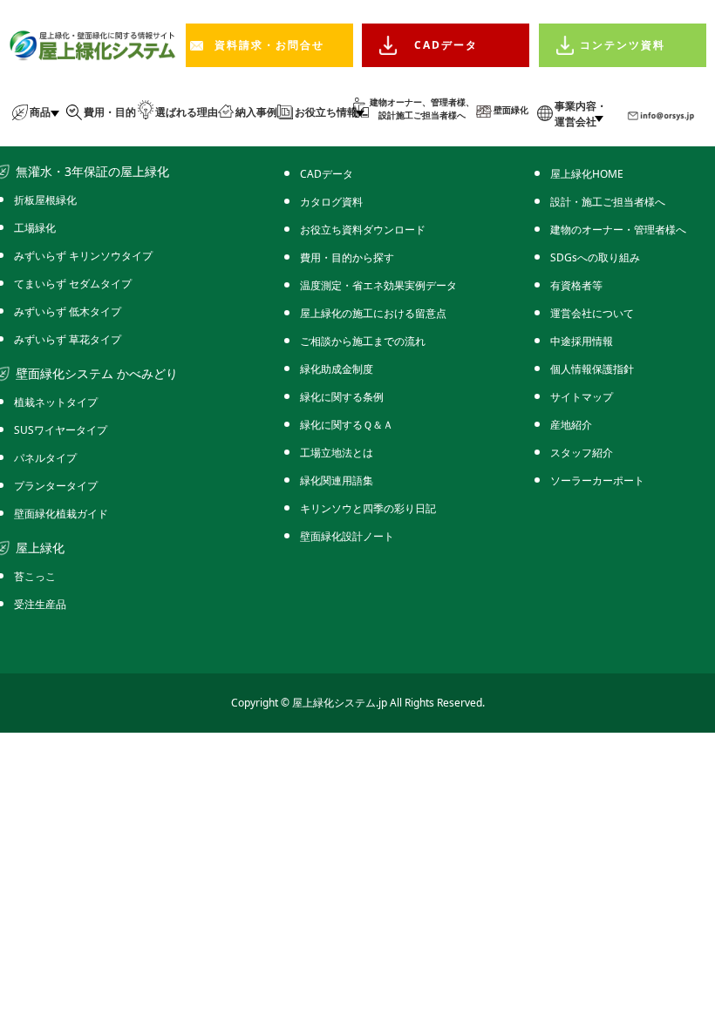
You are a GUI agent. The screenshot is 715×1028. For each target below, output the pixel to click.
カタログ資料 (331, 201)
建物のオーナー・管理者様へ (618, 229)
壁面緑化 (511, 110)
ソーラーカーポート (597, 480)
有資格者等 (576, 285)
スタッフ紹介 (581, 452)
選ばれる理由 (186, 112)
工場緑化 (35, 227)
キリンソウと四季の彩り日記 (368, 508)
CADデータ (446, 44)
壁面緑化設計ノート (347, 536)
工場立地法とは (336, 452)
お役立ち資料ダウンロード (363, 229)
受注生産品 (40, 604)
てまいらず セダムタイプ (73, 283)
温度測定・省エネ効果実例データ (378, 285)
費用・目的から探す (347, 257)
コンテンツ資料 (622, 44)
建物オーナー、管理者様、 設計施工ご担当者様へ (422, 108)
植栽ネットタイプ (56, 402)
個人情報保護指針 (592, 369)
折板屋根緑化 (45, 200)
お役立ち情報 (326, 112)
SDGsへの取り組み (595, 257)
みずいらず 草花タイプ (67, 339)
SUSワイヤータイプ (60, 430)
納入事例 (256, 112)
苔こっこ (35, 576)
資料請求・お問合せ (269, 44)
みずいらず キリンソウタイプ (83, 255)
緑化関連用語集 (336, 480)
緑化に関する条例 (342, 396)
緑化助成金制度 (336, 369)
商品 (40, 112)
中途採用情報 (581, 341)
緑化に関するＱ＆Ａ (346, 424)
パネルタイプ (45, 457)
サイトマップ (581, 396)
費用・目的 (110, 112)
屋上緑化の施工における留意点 (373, 313)
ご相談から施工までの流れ (363, 341)
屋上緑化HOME (586, 173)
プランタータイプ (56, 485)
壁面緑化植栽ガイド (61, 513)
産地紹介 (571, 424)
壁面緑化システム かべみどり (97, 373)
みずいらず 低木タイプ (67, 311)
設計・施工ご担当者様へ (607, 201)
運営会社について (592, 313)
